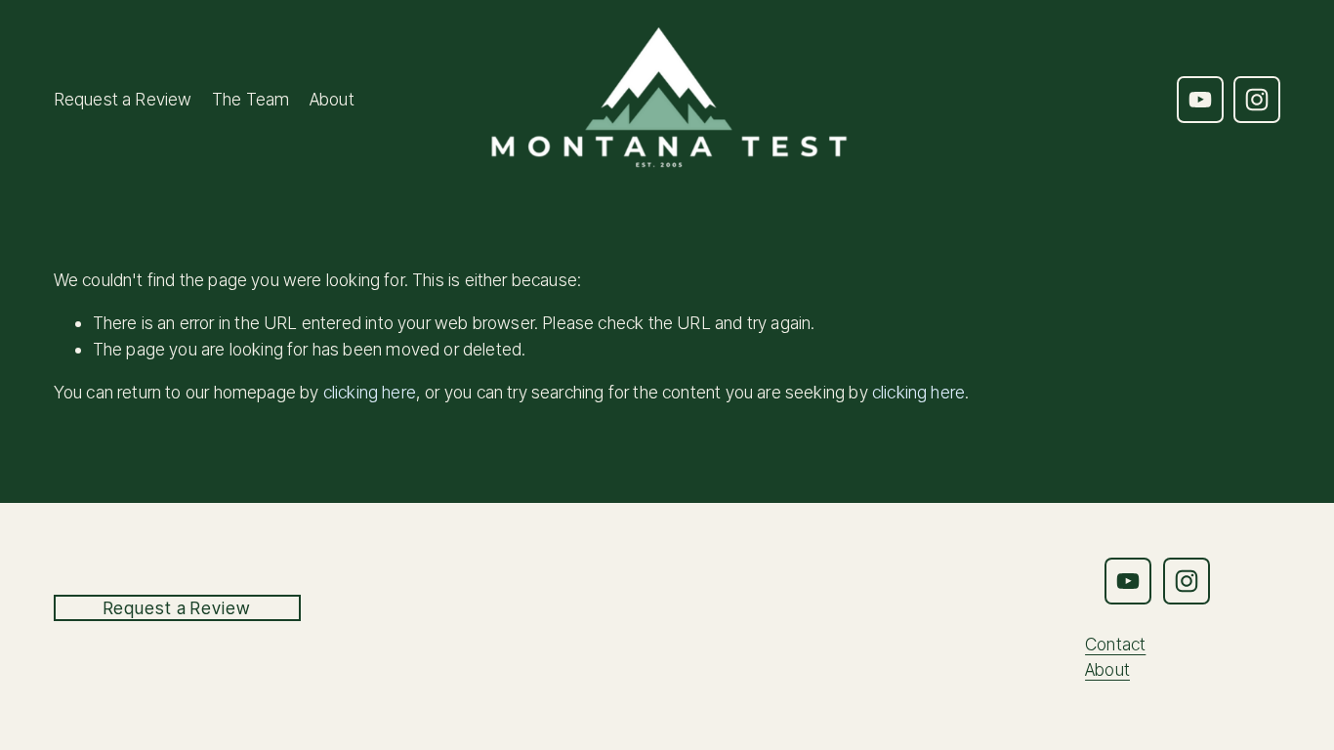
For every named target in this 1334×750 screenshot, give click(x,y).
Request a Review (123, 99)
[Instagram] (1256, 99)
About (332, 99)
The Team (250, 99)
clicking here (369, 392)
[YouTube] (1200, 99)
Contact (1115, 644)
